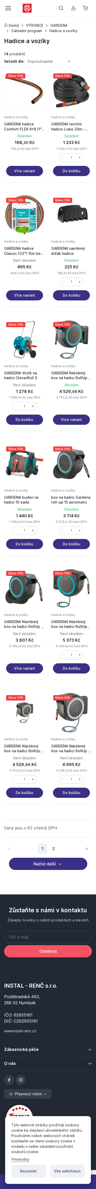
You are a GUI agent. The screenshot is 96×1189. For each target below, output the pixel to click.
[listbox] (51, 61)
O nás (10, 1063)
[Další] (86, 848)
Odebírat (48, 951)
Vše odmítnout (67, 1171)
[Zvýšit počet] (80, 157)
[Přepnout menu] (8, 8)
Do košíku (71, 171)
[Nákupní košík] (86, 8)
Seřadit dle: (14, 61)
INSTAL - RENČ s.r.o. (30, 985)
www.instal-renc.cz (20, 1031)
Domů (13, 25)
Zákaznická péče (21, 1049)
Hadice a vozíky (16, 117)
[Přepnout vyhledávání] (61, 8)
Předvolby (20, 1159)
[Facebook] (9, 1080)
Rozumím (28, 1171)
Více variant (24, 171)
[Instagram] (21, 1080)
